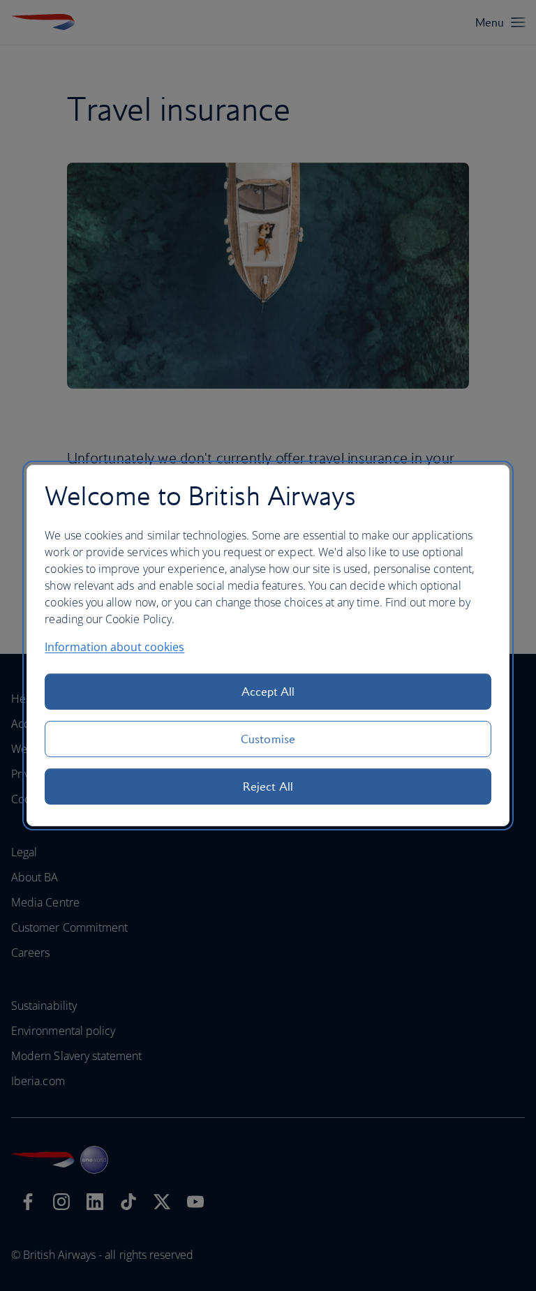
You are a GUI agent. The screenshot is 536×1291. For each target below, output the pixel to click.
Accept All (268, 692)
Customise (268, 739)
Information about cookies (114, 647)
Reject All (268, 786)
